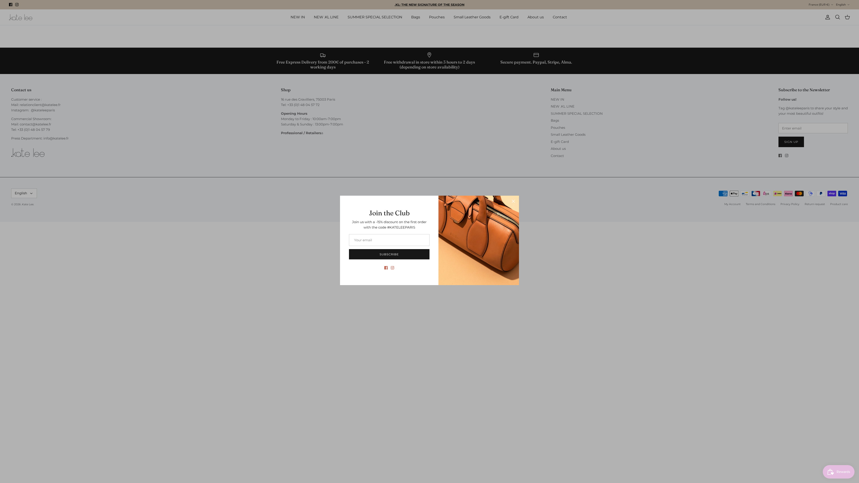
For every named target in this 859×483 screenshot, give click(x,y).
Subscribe (389, 254)
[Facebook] (386, 267)
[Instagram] (392, 267)
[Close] (513, 201)
